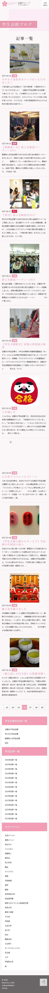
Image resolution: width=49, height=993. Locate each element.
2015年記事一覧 (11, 809)
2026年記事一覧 (11, 759)
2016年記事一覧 (11, 805)
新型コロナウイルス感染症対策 (16, 903)
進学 (6, 885)
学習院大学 (9, 961)
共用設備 (8, 880)
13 (7, 707)
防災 (6, 934)
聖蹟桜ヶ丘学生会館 (12, 738)
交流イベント (10, 835)
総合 (6, 743)
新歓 (6, 876)
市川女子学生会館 (11, 734)
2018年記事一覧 (11, 796)
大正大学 (8, 925)
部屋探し (8, 853)
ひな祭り (8, 943)
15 (18, 707)
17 (30, 707)
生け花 (7, 930)
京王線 (7, 952)
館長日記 (8, 939)
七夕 (6, 957)
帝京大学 (8, 907)
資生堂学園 (9, 898)
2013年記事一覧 (11, 818)
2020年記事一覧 (11, 787)
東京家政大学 (10, 894)
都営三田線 (9, 912)
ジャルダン (9, 849)
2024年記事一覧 (11, 769)
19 (42, 707)
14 (12, 707)
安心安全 (8, 862)
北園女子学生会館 (11, 729)
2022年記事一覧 (11, 778)
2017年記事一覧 (11, 800)
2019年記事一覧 (11, 791)
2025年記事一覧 (11, 764)
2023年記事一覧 (11, 773)
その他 (7, 916)
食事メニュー (10, 840)
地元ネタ (8, 844)
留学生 (7, 858)
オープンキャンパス (12, 948)
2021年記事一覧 (11, 782)
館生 (6, 867)
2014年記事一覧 (11, 814)
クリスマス (9, 871)
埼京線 (7, 921)
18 (36, 707)
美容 (6, 889)
